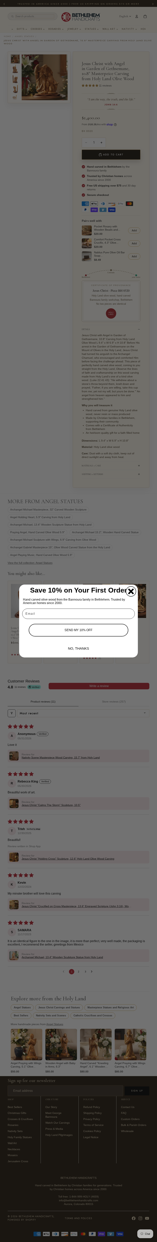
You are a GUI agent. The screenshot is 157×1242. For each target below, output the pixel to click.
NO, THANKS (78, 648)
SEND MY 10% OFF (78, 630)
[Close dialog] (131, 591)
